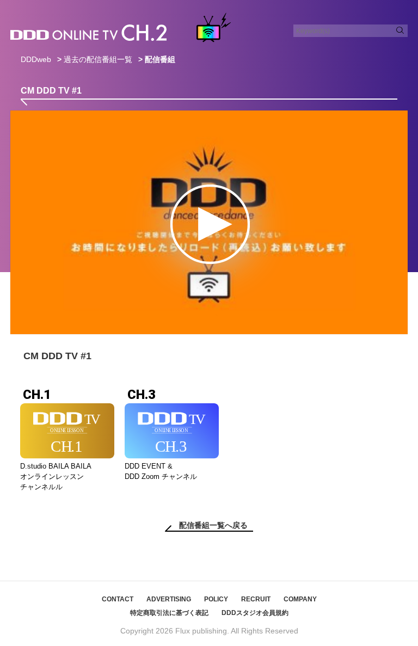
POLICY (216, 599)
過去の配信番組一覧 (98, 59)
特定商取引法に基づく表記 (169, 613)
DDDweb (36, 59)
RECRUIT (256, 599)
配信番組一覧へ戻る (213, 525)
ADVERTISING (168, 599)
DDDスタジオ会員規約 (255, 613)
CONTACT (117, 599)
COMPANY (300, 599)
